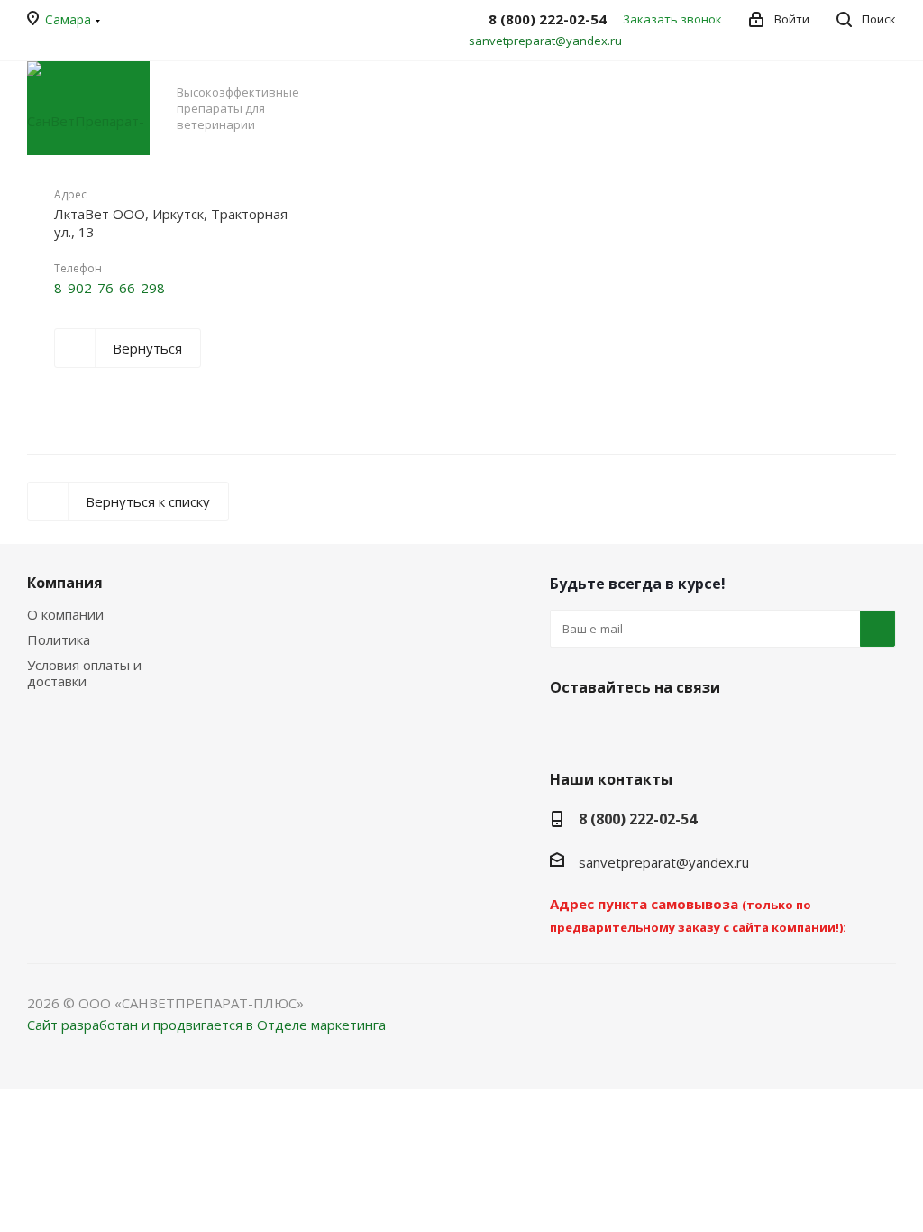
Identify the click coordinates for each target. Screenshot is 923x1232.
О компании (65, 614)
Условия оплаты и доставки (84, 673)
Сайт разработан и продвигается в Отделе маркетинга (206, 1025)
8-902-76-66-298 (109, 288)
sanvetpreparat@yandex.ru (545, 40)
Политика (58, 639)
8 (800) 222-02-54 (638, 819)
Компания (65, 583)
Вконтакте (568, 730)
